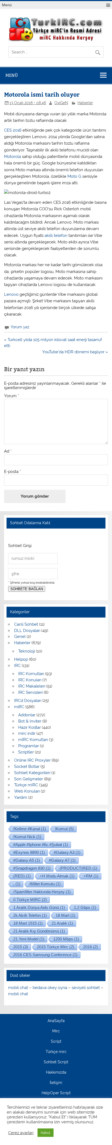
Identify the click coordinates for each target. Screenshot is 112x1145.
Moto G (74, 176)
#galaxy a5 (26, 860)
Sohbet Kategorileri (32, 772)
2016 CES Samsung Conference (45, 954)
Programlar (28, 745)
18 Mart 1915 (28, 923)
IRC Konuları (29, 680)
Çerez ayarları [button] (20, 1132)
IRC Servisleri (30, 692)
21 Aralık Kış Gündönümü (39, 931)
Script (56, 1042)
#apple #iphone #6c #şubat (40, 844)
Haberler (85, 103)
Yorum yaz (20, 327)
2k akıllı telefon (30, 915)
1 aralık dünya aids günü (39, 907)
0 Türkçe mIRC (30, 899)
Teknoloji (26, 651)
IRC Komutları (31, 673)
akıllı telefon (55, 235)
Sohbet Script (56, 1062)
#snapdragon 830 (32, 868)
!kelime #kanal (29, 828)
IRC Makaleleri (31, 686)
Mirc (56, 1031)
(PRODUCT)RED (78, 868)
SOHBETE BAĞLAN (26, 589)
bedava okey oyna (50, 987)
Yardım (20, 797)
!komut (64, 828)
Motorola (13, 156)
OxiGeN (61, 103)
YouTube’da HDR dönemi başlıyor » (75, 351)
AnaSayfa (56, 1021)
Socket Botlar (26, 766)
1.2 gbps (85, 907)
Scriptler (26, 752)
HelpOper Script (56, 1093)
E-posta (12, 472)
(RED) (22, 876)
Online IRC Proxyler (32, 760)
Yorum (11, 396)
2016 (90, 946)
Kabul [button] (45, 1133)
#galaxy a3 (67, 852)
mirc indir (26, 733)
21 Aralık (62, 923)
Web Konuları (27, 791)
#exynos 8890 (29, 852)
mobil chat (18, 987)
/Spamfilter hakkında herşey (42, 891)
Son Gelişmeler (28, 779)
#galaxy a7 (62, 860)
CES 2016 (12, 130)
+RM (90, 876)
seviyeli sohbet (86, 987)
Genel (20, 636)
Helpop (21, 659)
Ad (8, 451)
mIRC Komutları (33, 739)
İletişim (56, 1083)
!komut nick (27, 836)
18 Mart (65, 915)
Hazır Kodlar (29, 727)
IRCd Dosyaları (27, 700)
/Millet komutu (45, 884)
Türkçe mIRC (26, 785)
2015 (20, 946)
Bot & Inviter (29, 721)
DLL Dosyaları (27, 630)
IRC (17, 665)
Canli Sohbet (26, 624)
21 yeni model (28, 939)
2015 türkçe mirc (55, 946)
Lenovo (12, 294)
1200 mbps (66, 939)
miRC (19, 706)
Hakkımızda (56, 1072)
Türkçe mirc (56, 1052)
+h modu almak (57, 876)
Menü (7, 5)
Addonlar (26, 715)
